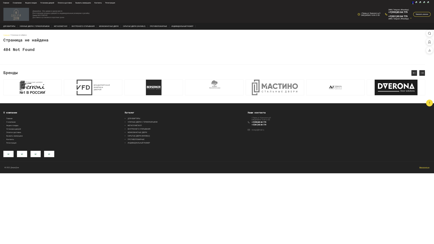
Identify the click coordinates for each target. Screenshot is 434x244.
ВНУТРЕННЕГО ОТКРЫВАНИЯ (139, 129)
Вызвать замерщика (83, 3)
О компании (17, 3)
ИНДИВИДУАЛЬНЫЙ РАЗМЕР (139, 143)
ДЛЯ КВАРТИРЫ (134, 118)
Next (422, 73)
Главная (6, 3)
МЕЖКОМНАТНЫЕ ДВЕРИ (137, 132)
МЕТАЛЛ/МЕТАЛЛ (135, 125)
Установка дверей (47, 3)
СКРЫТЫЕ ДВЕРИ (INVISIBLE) (139, 136)
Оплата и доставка (65, 3)
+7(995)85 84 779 (398, 12)
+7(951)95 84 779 (398, 16)
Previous (414, 73)
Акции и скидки (31, 3)
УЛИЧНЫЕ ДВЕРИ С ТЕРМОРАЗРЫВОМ (142, 122)
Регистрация (110, 3)
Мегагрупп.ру (424, 167)
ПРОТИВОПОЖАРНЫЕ (136, 139)
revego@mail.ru (258, 130)
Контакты (98, 3)
